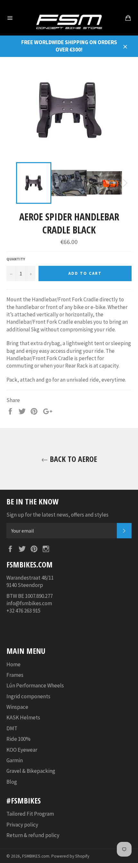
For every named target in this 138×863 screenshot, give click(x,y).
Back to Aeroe (72, 459)
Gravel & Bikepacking (30, 770)
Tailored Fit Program (30, 813)
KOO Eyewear (21, 749)
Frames (14, 674)
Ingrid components (28, 696)
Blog (11, 781)
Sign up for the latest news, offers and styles (57, 514)
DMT (11, 728)
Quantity (15, 259)
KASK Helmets (23, 717)
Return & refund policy (32, 835)
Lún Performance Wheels (35, 685)
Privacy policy (22, 824)
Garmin (14, 760)
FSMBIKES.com (35, 856)
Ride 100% (18, 738)
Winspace (17, 706)
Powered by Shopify (70, 856)
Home (13, 664)
